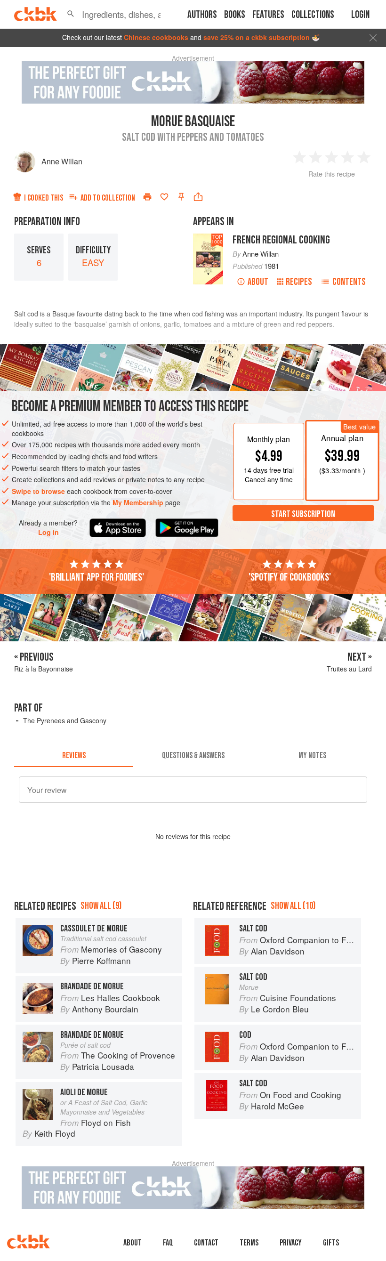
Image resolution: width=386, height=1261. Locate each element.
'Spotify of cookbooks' (290, 577)
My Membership (138, 502)
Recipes (299, 282)
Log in (48, 532)
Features (268, 14)
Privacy (291, 1243)
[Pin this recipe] (181, 196)
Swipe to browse (38, 491)
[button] (70, 14)
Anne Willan (61, 161)
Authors (202, 14)
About (258, 282)
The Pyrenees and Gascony (64, 720)
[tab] (73, 755)
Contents (349, 282)
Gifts (331, 1243)
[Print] (147, 196)
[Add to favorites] (164, 196)
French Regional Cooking (281, 240)
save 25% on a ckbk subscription (256, 37)
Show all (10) (293, 906)
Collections (312, 14)
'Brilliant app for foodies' (96, 577)
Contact (206, 1243)
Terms (249, 1243)
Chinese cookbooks (156, 37)
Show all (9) (100, 906)
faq (168, 1243)
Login (360, 14)
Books (234, 14)
